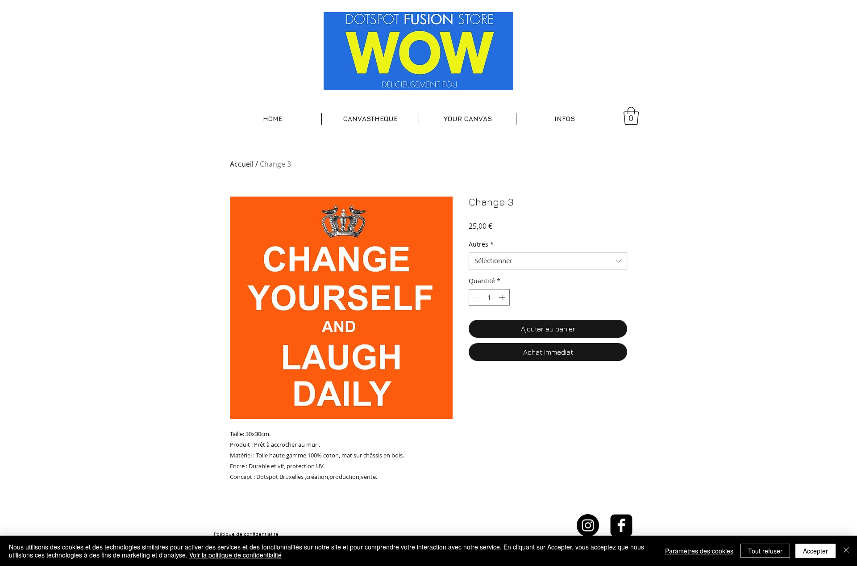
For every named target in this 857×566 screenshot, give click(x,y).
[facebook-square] (621, 525)
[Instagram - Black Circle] (588, 525)
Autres (481, 244)
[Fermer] (846, 551)
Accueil (242, 164)
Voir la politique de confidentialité (235, 554)
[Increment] (502, 297)
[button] (370, 119)
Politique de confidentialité (246, 534)
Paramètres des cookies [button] (699, 550)
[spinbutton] (489, 297)
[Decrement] (475, 297)
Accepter (815, 550)
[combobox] (548, 260)
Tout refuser (765, 550)
